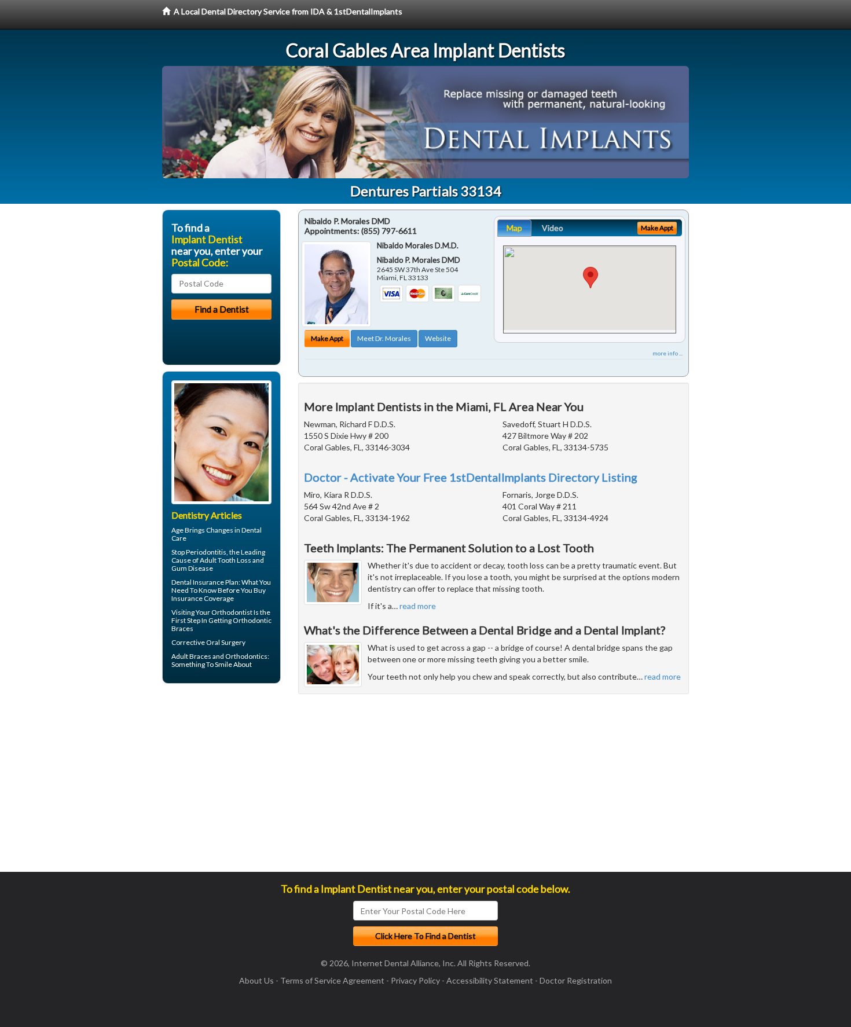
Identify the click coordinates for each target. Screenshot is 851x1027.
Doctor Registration (576, 980)
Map (514, 228)
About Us (256, 980)
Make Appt (327, 338)
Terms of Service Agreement (332, 980)
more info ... (667, 353)
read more (417, 606)
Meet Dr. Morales (384, 338)
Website (438, 338)
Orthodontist (231, 612)
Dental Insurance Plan (205, 582)
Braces (200, 656)
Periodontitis (206, 552)
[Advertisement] (221, 782)
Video (552, 228)
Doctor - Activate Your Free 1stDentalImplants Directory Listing (470, 477)
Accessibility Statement (489, 980)
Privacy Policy (415, 980)
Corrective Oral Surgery (208, 642)
